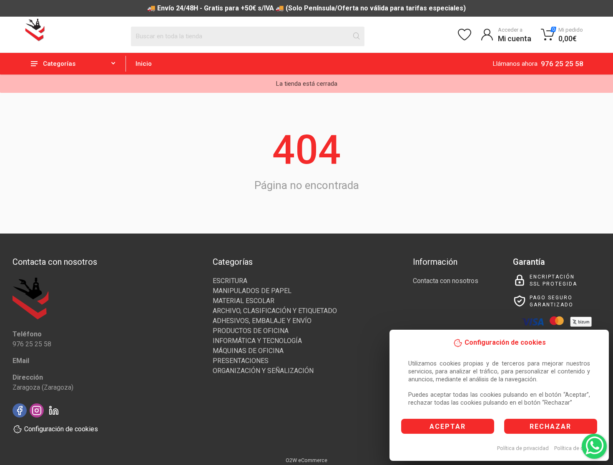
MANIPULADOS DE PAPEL (252, 291)
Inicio (144, 63)
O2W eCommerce (306, 460)
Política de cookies (577, 448)
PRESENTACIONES (241, 361)
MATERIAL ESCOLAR (243, 301)
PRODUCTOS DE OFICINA (251, 331)
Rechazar (550, 426)
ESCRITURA (230, 281)
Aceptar (448, 426)
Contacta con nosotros (445, 281)
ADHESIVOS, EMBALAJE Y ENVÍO (262, 321)
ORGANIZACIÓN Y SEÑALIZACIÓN (263, 371)
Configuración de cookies (61, 429)
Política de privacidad (523, 448)
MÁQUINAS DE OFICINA (248, 351)
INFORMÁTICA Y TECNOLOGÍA (257, 341)
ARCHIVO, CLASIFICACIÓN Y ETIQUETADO (275, 311)
